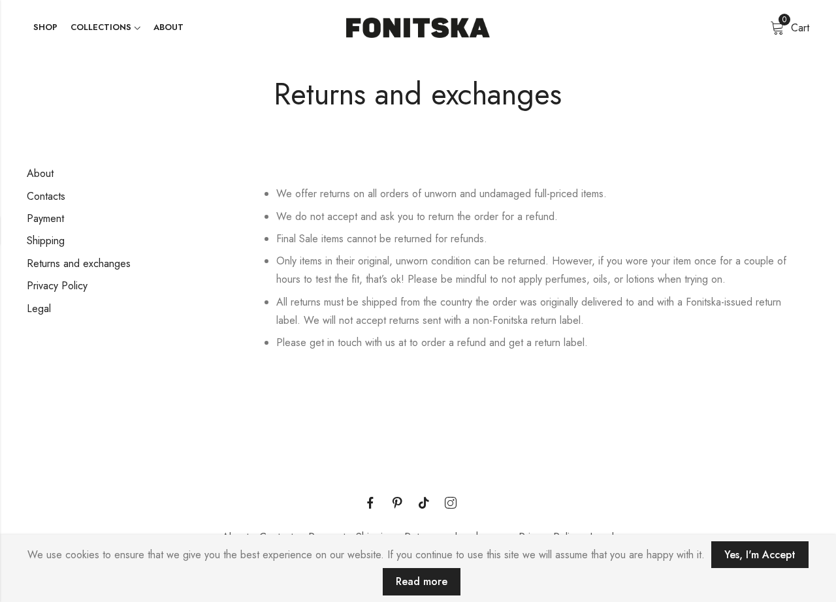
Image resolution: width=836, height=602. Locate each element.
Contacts (46, 196)
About (40, 173)
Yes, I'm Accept (760, 554)
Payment (45, 218)
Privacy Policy (57, 285)
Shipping (46, 240)
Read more (421, 581)
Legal (39, 308)
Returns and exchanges (79, 263)
